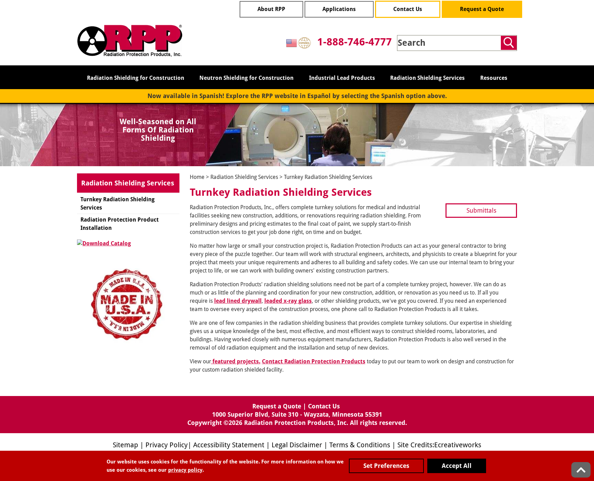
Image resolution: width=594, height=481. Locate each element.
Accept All (457, 465)
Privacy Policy (166, 445)
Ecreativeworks (457, 445)
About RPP (271, 9)
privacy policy (185, 470)
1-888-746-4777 (354, 42)
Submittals (481, 210)
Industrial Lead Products (342, 78)
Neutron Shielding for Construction (246, 78)
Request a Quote (482, 9)
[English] (292, 42)
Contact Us (407, 9)
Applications (339, 9)
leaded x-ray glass (288, 301)
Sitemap (125, 445)
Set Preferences (386, 465)
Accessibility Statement (228, 445)
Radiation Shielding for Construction (135, 78)
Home (197, 177)
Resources (493, 78)
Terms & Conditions (359, 445)
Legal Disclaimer (297, 445)
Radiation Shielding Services (427, 78)
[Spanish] (305, 42)
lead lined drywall (238, 301)
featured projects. (236, 361)
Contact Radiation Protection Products (313, 361)
